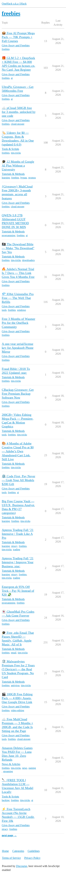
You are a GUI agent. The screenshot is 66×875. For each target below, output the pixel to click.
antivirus (15, 685)
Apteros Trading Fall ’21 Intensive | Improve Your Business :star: (17, 562)
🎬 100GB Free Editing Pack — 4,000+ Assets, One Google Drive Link (17, 698)
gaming (32, 768)
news (24, 768)
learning (6, 177)
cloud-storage (17, 124)
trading (16, 549)
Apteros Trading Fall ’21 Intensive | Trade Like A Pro (17, 533)
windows (21, 310)
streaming (8, 771)
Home (5, 850)
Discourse (21, 866)
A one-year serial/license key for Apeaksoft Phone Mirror (17, 347)
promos (32, 177)
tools (4, 310)
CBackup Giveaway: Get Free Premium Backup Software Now (18, 393)
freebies (6, 49)
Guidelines (34, 850)
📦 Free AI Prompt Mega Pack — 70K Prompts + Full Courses (18, 37)
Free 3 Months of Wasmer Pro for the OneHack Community (18, 322)
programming (8, 235)
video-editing (17, 710)
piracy (14, 546)
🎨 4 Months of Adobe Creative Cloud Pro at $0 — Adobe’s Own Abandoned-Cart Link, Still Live (18, 451)
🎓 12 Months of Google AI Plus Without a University (18, 165)
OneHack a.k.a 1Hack (14, 3)
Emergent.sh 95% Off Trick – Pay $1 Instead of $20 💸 (18, 590)
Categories (18, 850)
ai (12, 78)
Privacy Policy (32, 857)
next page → (9, 835)
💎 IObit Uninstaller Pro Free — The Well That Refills (18, 298)
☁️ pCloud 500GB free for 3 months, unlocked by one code (19, 112)
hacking (6, 800)
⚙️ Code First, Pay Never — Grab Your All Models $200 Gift (18, 480)
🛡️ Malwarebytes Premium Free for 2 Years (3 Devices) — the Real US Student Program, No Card (18, 669)
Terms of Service (11, 857)
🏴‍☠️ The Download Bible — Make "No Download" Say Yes (18, 248)
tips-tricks (16, 153)
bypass (23, 177)
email (13, 652)
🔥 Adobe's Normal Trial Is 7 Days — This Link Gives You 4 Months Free (18, 273)
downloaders (28, 260)
